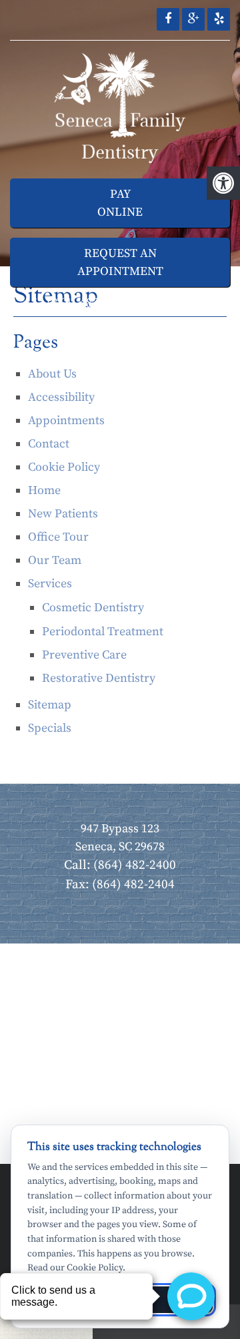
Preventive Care (84, 655)
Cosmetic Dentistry (93, 607)
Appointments (66, 420)
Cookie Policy (64, 467)
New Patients (63, 513)
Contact (48, 443)
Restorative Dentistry (98, 678)
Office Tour (58, 537)
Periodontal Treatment (102, 631)
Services (50, 583)
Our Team (54, 560)
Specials (49, 728)
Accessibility (61, 397)
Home (44, 490)
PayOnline (120, 203)
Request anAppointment (120, 262)
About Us (52, 374)
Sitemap (49, 704)
